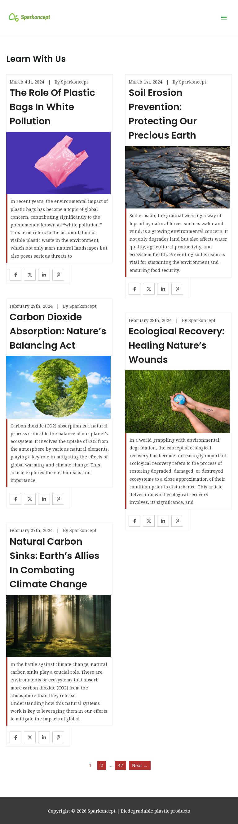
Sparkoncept (74, 82)
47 (120, 765)
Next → (140, 765)
